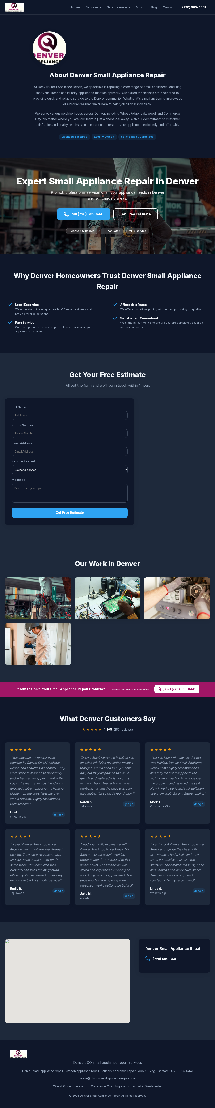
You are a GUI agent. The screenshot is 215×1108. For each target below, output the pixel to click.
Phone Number (22, 425)
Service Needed (23, 461)
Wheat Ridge (62, 1086)
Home (75, 7)
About (140, 7)
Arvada (138, 1086)
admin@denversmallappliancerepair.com (108, 1078)
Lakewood (81, 1086)
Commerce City (101, 1086)
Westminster (153, 1086)
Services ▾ (93, 7)
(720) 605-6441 (194, 7)
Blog (153, 7)
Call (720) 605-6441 (87, 214)
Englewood (122, 1086)
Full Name (19, 407)
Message (18, 479)
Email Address (22, 443)
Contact (169, 7)
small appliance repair (48, 1071)
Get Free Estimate (136, 214)
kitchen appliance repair (82, 1071)
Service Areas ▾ (118, 7)
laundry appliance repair (119, 1071)
